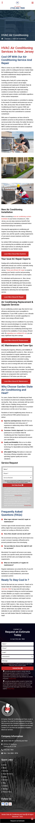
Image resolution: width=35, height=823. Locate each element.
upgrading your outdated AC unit (17, 333)
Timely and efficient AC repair (15, 270)
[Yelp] (10, 804)
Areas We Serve (8, 774)
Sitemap (5, 789)
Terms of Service (20, 482)
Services (7, 39)
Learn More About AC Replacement (16, 340)
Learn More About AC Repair (14, 297)
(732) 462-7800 (17, 8)
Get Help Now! (17, 485)
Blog (4, 783)
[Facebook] (6, 804)
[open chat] (31, 819)
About (4, 768)
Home (4, 765)
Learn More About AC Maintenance (16, 381)
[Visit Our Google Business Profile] (3, 804)
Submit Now (17, 668)
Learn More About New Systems (15, 254)
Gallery (5, 777)
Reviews (5, 780)
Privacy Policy (10, 482)
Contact (5, 786)
